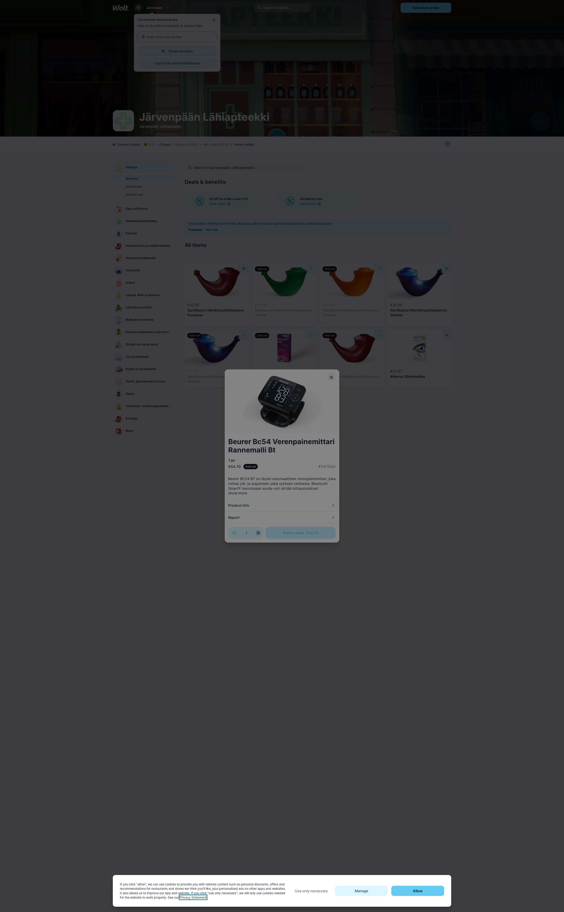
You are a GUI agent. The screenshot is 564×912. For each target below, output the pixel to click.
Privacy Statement (193, 897)
